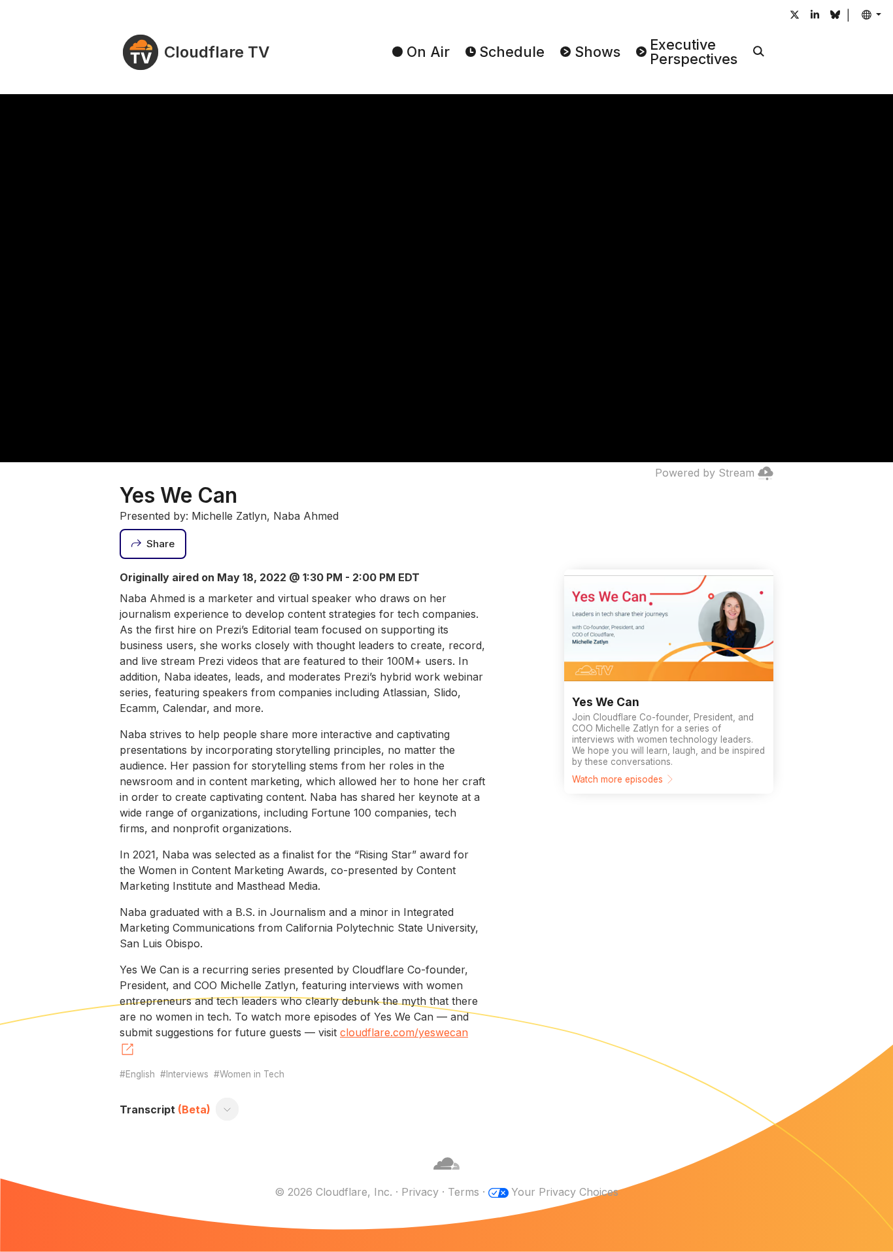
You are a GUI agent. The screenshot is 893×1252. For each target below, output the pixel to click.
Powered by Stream (704, 472)
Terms (463, 1191)
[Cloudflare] (446, 1176)
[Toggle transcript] (227, 1109)
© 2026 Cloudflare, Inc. (333, 1191)
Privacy (420, 1191)
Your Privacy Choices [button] (564, 1191)
